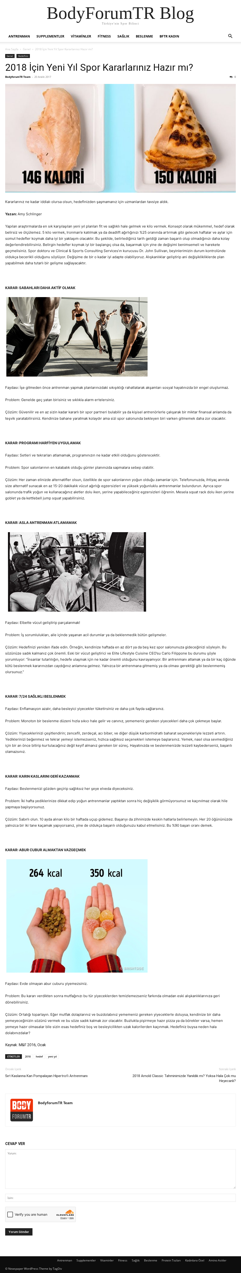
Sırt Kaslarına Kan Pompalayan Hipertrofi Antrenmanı (46, 1076)
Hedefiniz (23, 56)
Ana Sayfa (11, 49)
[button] (230, 36)
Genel (27, 49)
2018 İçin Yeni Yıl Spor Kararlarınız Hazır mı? (99, 67)
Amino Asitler (217, 1260)
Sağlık (123, 36)
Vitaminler (81, 36)
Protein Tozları (171, 1260)
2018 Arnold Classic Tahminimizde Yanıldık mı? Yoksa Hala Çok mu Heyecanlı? (184, 1078)
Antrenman (19, 36)
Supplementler (50, 36)
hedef (39, 1056)
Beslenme (144, 36)
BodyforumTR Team (18, 77)
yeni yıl (52, 1056)
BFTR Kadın (169, 36)
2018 (28, 1056)
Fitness (104, 36)
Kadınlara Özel (194, 1260)
